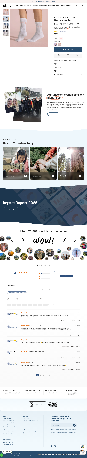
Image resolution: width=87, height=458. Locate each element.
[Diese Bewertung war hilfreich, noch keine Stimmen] (76, 321)
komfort (29, 305)
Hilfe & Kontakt (26, 418)
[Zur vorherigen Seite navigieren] (34, 374)
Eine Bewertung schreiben (66, 275)
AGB (18, 455)
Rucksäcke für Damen (8, 420)
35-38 (56, 38)
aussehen (19, 305)
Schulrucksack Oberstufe (9, 427)
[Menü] (85, 445)
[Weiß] (59, 44)
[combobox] (24, 299)
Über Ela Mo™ (26, 433)
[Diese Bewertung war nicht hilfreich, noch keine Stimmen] (78, 321)
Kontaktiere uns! (16, 393)
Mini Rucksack (6, 424)
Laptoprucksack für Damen (9, 422)
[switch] (83, 453)
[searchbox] (11, 299)
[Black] (55, 44)
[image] (43, 234)
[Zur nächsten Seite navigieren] (52, 374)
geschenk (45, 305)
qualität (13, 305)
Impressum (26, 429)
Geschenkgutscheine (8, 433)
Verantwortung (26, 424)
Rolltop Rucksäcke (7, 418)
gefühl (9, 305)
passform (24, 305)
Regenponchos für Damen (9, 429)
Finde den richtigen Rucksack (30, 420)
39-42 (61, 38)
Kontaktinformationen (31, 455)
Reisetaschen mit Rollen (9, 431)
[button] (80, 5)
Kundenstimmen (27, 427)
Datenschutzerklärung (65, 432)
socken (40, 305)
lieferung (35, 305)
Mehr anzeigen (51, 305)
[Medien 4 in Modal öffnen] (29, 28)
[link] (53, 114)
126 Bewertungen (62, 31)
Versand (21, 455)
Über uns (25, 422)
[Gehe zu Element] (6, 12)
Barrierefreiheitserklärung (29, 431)
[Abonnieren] (74, 425)
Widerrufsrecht (5, 455)
